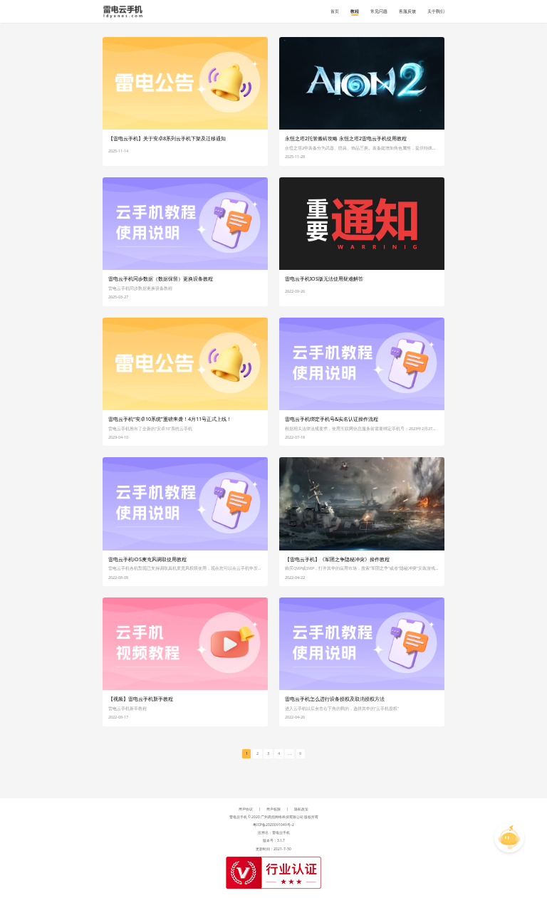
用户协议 (246, 809)
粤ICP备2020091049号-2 (273, 825)
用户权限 (273, 809)
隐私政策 (301, 809)
